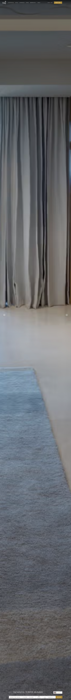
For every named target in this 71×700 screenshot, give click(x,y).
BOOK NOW (59, 697)
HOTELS (16, 2)
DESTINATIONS (11, 2)
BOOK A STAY (58, 2)
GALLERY (58, 692)
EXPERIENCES (22, 2)
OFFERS (27, 2)
